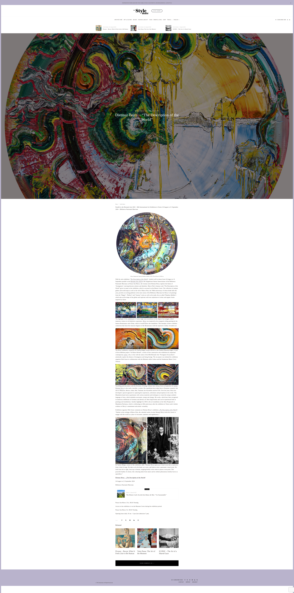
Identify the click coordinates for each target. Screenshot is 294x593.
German (162, 311)
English (162, 314)
